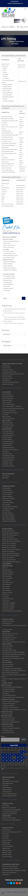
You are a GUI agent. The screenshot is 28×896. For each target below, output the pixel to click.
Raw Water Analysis (7, 437)
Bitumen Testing (6, 844)
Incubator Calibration (7, 496)
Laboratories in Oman (7, 582)
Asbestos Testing (6, 840)
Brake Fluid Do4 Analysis (8, 720)
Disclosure (24, 892)
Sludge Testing (6, 842)
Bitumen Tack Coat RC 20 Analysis (10, 553)
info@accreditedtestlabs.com (15, 3)
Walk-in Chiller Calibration (8, 519)
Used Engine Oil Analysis (8, 689)
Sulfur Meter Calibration (8, 515)
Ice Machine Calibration (8, 508)
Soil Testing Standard (7, 846)
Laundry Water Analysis (8, 460)
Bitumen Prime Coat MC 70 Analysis (11, 549)
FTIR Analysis (5, 693)
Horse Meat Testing (7, 427)
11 (6, 757)
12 (10, 757)
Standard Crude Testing (8, 621)
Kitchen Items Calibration (8, 498)
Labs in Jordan (6, 588)
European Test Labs (7, 592)
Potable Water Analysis (8, 435)
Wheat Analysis (6, 365)
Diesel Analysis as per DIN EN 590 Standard (13, 652)
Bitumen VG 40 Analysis (8, 557)
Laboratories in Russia (7, 598)
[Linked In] (14, 5)
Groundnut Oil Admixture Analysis (10, 382)
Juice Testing (5, 476)
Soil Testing (5, 838)
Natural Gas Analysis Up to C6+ (10, 633)
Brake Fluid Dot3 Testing (8, 718)
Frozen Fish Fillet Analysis (9, 410)
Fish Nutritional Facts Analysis (9, 412)
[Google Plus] (16, 5)
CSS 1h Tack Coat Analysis (9, 559)
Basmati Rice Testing (7, 370)
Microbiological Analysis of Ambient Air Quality (14, 870)
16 (25, 757)
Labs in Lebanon (6, 584)
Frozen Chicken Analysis (8, 404)
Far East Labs (5, 600)
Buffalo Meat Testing (7, 423)
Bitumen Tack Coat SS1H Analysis (10, 555)
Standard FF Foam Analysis (9, 807)
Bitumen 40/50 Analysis (8, 531)
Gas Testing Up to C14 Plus (9, 637)
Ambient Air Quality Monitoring (9, 866)
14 (17, 757)
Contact (2, 893)
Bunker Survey (5, 779)
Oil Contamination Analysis (9, 695)
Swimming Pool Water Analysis (10, 449)
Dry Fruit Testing (6, 368)
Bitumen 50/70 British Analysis (10, 535)
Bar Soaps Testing (6, 854)
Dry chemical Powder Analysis (10, 812)
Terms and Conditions (16, 892)
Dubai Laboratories (7, 570)
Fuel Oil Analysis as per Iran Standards (12, 668)
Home (6, 41)
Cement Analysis (6, 830)
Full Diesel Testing (7, 648)
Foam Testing (5, 805)
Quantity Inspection (7, 789)
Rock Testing (5, 834)
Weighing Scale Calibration (9, 521)
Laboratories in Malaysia (8, 605)
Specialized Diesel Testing (9, 650)
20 (14, 760)
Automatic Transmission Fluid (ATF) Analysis (13, 697)
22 (21, 760)
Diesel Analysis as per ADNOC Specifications (13, 654)
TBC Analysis (5, 451)
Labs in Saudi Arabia (7, 578)
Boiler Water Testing (7, 464)
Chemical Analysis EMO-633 (9, 814)
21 (17, 760)
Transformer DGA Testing (8, 703)
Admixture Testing (6, 850)
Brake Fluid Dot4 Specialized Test (10, 722)
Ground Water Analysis (8, 433)
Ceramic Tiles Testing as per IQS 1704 (12, 832)
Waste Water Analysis (7, 443)
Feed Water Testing (7, 462)
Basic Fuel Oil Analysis (8, 664)
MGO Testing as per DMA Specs (10, 672)
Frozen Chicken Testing (8, 418)
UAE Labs (4, 568)
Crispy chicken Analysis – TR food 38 (11, 406)
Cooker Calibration (6, 500)
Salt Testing (5, 414)
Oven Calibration (6, 511)
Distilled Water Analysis (8, 455)
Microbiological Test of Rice (9, 372)
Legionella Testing (6, 453)
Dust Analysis (5, 874)
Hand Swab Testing (7, 400)
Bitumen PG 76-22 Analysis (9, 545)
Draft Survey (5, 785)
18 (6, 760)
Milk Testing (5, 478)
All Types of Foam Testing (8, 818)
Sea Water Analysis (7, 439)
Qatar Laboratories (7, 576)
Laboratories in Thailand (8, 607)
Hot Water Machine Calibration (9, 506)
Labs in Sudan (5, 586)
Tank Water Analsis (7, 445)
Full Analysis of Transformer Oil (10, 707)
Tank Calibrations (6, 488)
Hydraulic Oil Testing (7, 714)
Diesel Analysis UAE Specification (10, 656)
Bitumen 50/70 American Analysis (10, 533)
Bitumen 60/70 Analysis (8, 537)
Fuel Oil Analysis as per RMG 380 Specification (14, 670)
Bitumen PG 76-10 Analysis (9, 543)
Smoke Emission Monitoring (9, 872)
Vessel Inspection (6, 791)
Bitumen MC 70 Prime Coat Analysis (11, 541)
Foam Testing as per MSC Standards (11, 809)
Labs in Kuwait (6, 580)
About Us (3, 892)
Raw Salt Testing (6, 416)
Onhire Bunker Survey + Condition (10, 781)
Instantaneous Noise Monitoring (10, 868)
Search (3, 736)
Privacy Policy (9, 892)
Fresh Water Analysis (7, 431)
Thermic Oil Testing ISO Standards (10, 728)
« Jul (2, 769)
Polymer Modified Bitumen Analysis (11, 561)
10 (3, 757)
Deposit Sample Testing (8, 732)
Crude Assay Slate (6, 623)
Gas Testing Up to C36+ (8, 640)
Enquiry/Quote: (15, 1)
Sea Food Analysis (7, 394)
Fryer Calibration (6, 504)
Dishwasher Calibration (8, 502)
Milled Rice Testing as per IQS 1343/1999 (12, 374)
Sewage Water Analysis (8, 447)
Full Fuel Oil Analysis (7, 666)
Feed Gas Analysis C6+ (8, 635)
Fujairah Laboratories (7, 574)
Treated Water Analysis (8, 441)
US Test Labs (5, 596)
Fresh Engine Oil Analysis (8, 691)
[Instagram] (18, 5)
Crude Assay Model (7, 629)
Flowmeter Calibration (7, 492)
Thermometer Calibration (8, 517)
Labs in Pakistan (6, 590)
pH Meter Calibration (7, 513)
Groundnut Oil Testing (7, 384)
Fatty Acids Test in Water (8, 466)
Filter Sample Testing (7, 730)
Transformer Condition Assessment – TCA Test (14, 709)
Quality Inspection (6, 787)
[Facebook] (9, 5)
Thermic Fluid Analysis (8, 726)
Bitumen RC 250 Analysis (8, 551)
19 (10, 760)
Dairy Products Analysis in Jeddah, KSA (14, 317)
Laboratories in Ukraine (8, 609)
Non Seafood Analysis (7, 396)
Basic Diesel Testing (7, 646)
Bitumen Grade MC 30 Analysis (10, 539)
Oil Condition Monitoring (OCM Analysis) (12, 687)
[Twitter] (11, 5)
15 (21, 757)
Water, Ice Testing (6, 402)
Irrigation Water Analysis (8, 457)
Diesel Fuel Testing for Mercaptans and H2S (13, 658)
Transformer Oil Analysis (8, 705)
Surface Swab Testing (7, 398)
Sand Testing (5, 836)
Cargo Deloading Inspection (9, 795)
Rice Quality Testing (7, 378)
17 (3, 760)
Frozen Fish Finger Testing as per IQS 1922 (13, 408)
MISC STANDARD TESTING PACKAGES (12, 611)
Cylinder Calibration (7, 490)
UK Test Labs (5, 594)
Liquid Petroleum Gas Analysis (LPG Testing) (13, 642)
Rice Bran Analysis (7, 376)
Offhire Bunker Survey (7, 783)
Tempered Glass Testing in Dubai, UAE (13, 323)
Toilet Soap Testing (7, 856)
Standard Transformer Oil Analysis (10, 701)
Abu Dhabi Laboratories (8, 572)
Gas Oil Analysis (6, 660)
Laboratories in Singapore (8, 603)
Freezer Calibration (7, 494)
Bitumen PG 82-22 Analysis (9, 547)
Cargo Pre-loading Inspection (9, 793)
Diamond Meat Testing (8, 425)
